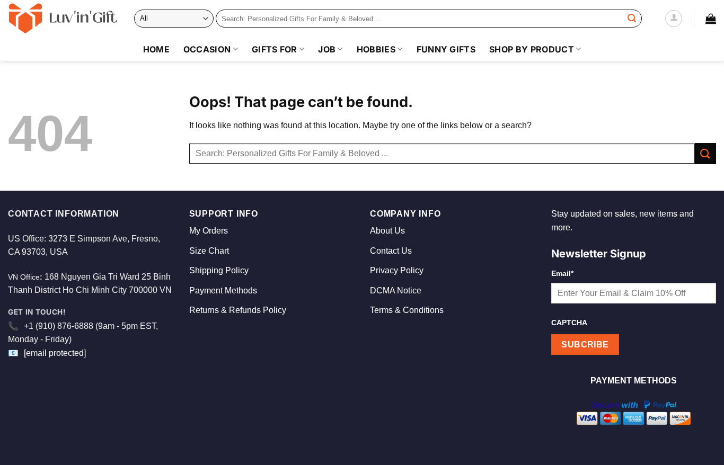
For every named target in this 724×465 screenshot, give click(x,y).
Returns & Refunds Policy (237, 310)
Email (562, 273)
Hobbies (376, 49)
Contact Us (391, 250)
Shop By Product (531, 49)
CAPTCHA (569, 322)
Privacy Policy (396, 270)
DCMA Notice (395, 290)
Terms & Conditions (407, 310)
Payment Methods (223, 290)
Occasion (207, 49)
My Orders (208, 230)
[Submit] (632, 19)
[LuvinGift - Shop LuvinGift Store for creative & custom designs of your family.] (63, 18)
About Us (387, 230)
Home (156, 49)
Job (326, 49)
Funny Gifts (446, 49)
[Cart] (710, 18)
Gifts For (274, 49)
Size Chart (209, 250)
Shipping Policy (219, 270)
